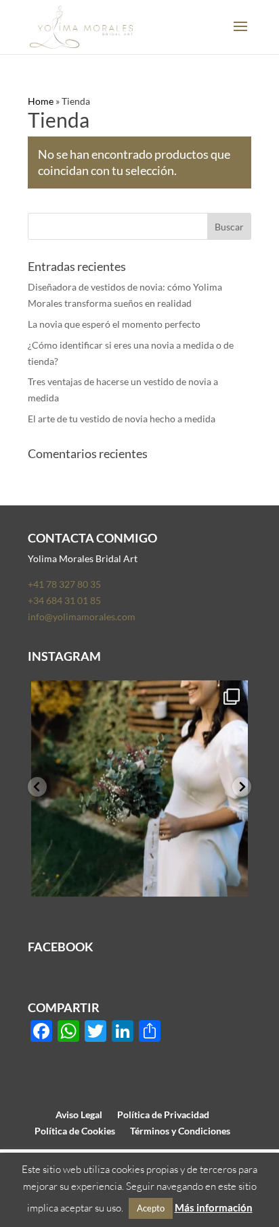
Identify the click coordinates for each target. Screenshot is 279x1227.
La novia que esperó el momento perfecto (114, 324)
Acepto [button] (151, 1208)
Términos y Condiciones (180, 1130)
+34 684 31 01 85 (64, 600)
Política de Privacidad (163, 1114)
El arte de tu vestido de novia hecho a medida (121, 418)
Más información (214, 1207)
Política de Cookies (75, 1130)
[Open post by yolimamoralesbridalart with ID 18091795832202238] (139, 788)
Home (40, 101)
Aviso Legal (79, 1114)
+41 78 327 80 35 (64, 584)
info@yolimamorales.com (81, 616)
